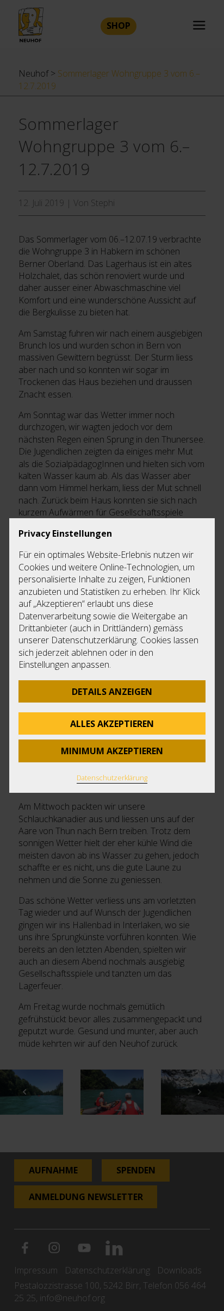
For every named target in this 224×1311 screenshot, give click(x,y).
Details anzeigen (112, 692)
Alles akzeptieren (112, 724)
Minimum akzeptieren (112, 751)
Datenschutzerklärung (112, 777)
